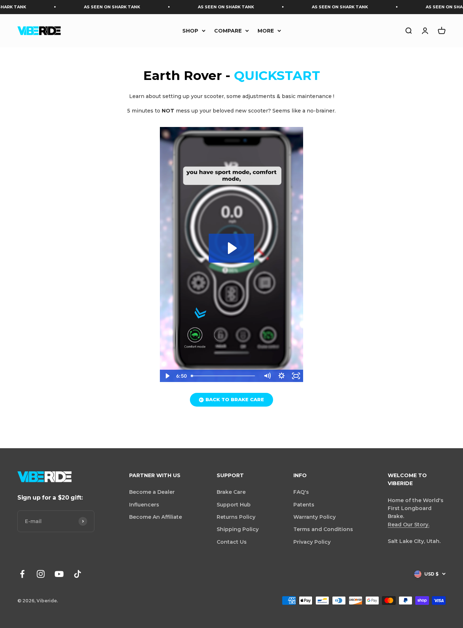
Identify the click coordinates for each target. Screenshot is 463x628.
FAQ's (301, 492)
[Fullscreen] (296, 376)
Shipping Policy (238, 529)
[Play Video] (167, 376)
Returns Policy (236, 517)
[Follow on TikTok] (77, 574)
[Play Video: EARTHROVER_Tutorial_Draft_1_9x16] (231, 248)
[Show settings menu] (281, 376)
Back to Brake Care (234, 399)
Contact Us (232, 542)
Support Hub (234, 504)
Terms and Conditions (323, 529)
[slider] (224, 376)
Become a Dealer (152, 492)
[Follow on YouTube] (59, 574)
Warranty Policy (314, 517)
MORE (266, 30)
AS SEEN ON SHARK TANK (102, 6)
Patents (303, 504)
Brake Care (231, 492)
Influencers (144, 504)
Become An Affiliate (155, 517)
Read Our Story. (408, 524)
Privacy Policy (312, 542)
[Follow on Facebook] (22, 574)
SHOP (190, 30)
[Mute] (267, 376)
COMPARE (228, 30)
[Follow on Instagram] (41, 574)
